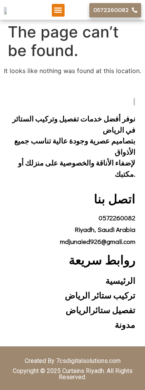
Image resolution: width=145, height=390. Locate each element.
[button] (58, 10)
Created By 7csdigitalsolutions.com (73, 360)
